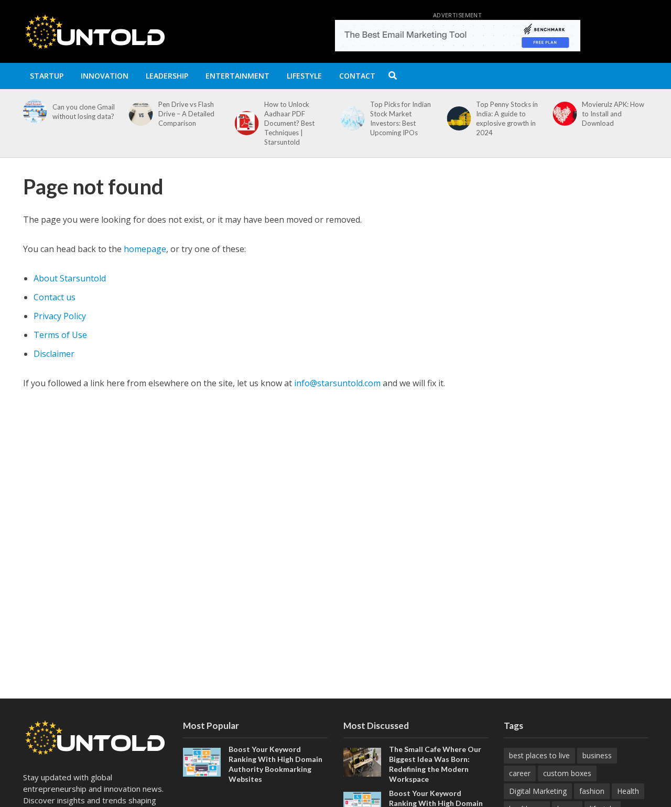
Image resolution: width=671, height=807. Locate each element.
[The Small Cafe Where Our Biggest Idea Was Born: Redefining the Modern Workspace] (362, 761)
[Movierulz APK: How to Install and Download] (457, 114)
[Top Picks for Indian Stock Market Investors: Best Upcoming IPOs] (245, 118)
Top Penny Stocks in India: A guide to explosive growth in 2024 (401, 118)
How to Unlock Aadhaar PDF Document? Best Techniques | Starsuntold (183, 123)
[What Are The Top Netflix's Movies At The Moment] (562, 114)
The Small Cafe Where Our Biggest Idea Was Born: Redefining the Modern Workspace (435, 764)
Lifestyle (304, 76)
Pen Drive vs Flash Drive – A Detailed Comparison (80, 113)
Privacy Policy (60, 316)
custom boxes (567, 773)
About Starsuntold (70, 278)
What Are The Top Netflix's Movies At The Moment (611, 113)
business (597, 755)
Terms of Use (60, 335)
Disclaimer (54, 353)
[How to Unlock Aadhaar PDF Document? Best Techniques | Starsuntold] (139, 123)
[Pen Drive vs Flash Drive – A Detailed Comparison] (32, 114)
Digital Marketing (538, 791)
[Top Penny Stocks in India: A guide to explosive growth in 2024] (351, 118)
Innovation (104, 76)
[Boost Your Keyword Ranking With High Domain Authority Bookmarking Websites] (202, 761)
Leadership (167, 76)
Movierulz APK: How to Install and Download (507, 113)
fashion (591, 791)
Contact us (54, 297)
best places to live (539, 755)
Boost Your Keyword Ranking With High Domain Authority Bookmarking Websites (275, 764)
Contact (357, 76)
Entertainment (237, 76)
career (520, 773)
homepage (145, 249)
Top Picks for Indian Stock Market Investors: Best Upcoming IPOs (294, 118)
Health (628, 791)
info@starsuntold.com (337, 383)
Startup (46, 76)
